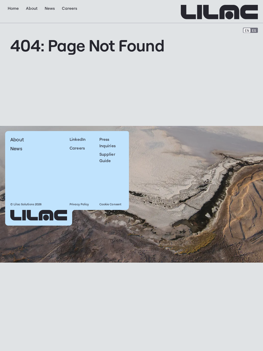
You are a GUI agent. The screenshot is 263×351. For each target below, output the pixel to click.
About (17, 139)
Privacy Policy (79, 204)
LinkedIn (78, 139)
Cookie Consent (110, 204)
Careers (77, 148)
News (16, 148)
